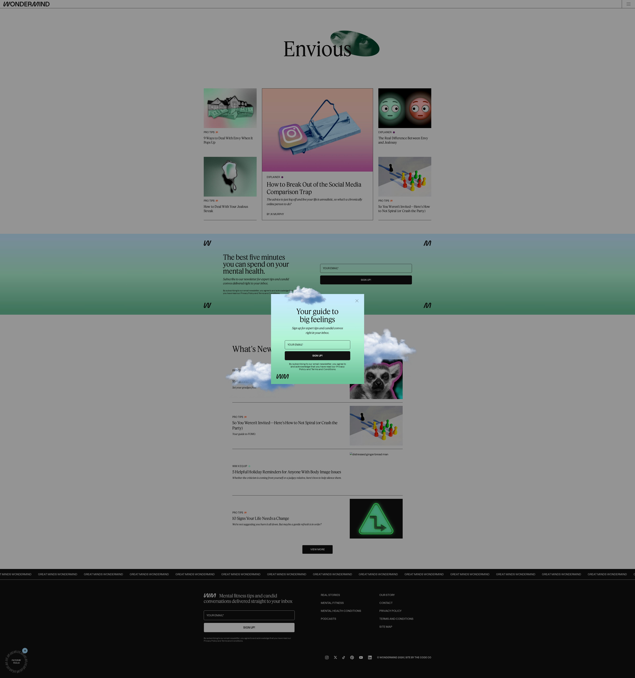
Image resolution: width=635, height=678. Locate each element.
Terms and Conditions (323, 369)
